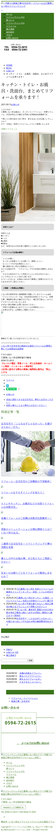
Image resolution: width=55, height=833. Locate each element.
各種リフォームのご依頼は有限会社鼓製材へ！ (26, 518)
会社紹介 (10, 32)
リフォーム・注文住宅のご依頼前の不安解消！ (26, 481)
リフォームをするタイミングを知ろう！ (23, 492)
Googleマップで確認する (13, 807)
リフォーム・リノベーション (24, 698)
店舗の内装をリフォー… (30, 673)
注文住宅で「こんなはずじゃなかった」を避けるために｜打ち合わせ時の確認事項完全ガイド (29, 621)
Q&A (9, 649)
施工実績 (10, 29)
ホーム (9, 14)
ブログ (9, 34)
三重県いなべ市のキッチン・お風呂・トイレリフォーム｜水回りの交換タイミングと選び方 (29, 599)
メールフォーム (10, 53)
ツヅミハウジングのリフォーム (15, 24)
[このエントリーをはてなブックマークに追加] (7, 386)
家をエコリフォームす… (30, 679)
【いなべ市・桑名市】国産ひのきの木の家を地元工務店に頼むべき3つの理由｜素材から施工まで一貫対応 (29, 612)
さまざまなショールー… (30, 682)
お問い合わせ (12, 37)
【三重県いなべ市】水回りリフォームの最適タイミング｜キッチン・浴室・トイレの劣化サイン (29, 592)
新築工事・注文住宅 (20, 701)
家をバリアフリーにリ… (30, 676)
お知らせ (15, 104)
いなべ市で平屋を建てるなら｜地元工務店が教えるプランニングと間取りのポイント (29, 605)
